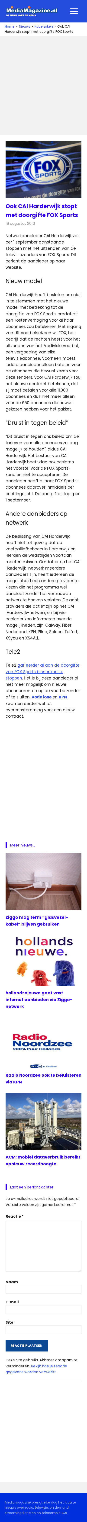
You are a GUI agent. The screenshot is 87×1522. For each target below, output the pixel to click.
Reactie (15, 1216)
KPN (63, 697)
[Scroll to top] (80, 1515)
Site (9, 1322)
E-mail (12, 1302)
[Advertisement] (43, 86)
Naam (12, 1282)
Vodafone (42, 697)
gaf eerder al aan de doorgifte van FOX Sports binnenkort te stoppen (43, 671)
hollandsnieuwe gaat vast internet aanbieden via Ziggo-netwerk (39, 999)
